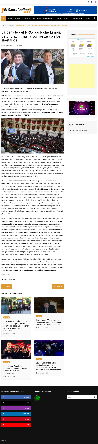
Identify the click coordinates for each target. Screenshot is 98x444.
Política (58, 18)
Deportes (66, 18)
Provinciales (26, 18)
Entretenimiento (76, 18)
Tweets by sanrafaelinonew (78, 130)
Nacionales (37, 18)
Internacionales (48, 18)
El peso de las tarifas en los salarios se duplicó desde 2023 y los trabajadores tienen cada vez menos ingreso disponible (16, 326)
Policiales (88, 18)
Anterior (8, 286)
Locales (17, 18)
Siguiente (57, 286)
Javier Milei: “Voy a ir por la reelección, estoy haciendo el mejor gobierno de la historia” (48, 322)
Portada (9, 18)
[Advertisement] (82, 76)
